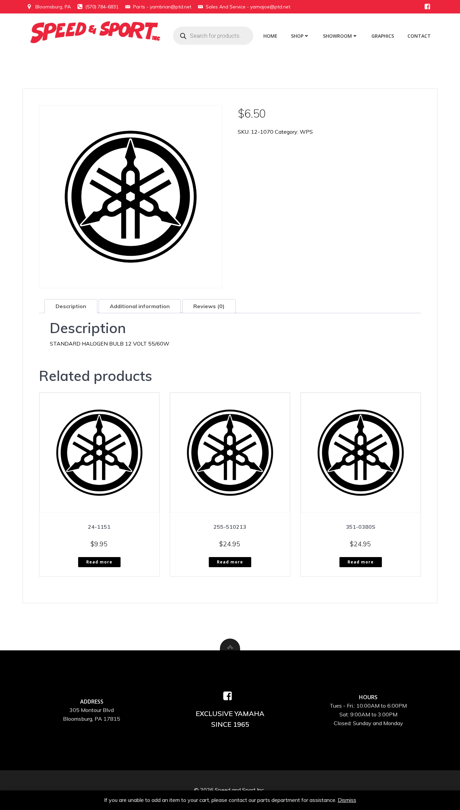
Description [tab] (71, 306)
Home (270, 36)
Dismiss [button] (347, 800)
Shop (297, 36)
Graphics (382, 36)
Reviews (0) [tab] (209, 306)
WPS (306, 131)
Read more (99, 562)
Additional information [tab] (140, 306)
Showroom (337, 36)
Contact (419, 36)
